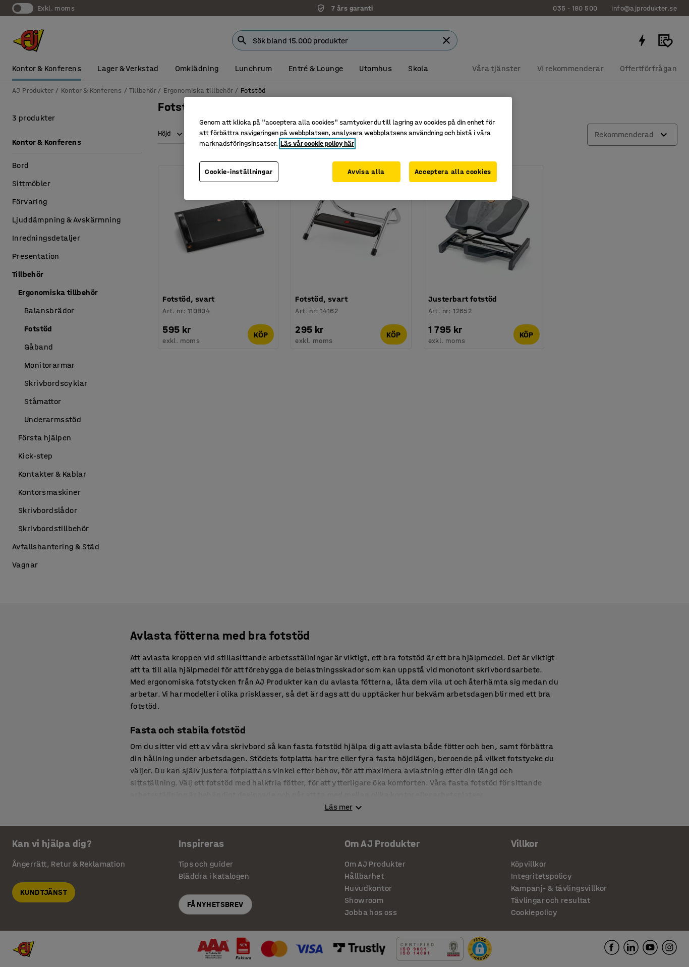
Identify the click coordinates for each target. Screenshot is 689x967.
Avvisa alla (366, 171)
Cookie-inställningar (239, 171)
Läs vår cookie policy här (317, 143)
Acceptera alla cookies (453, 171)
